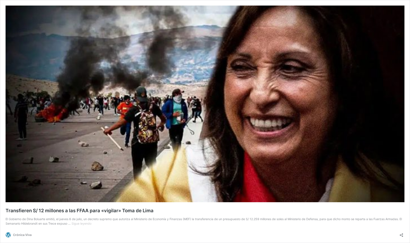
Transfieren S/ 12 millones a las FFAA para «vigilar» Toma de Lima (80, 210)
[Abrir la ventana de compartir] (401, 233)
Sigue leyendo (81, 223)
